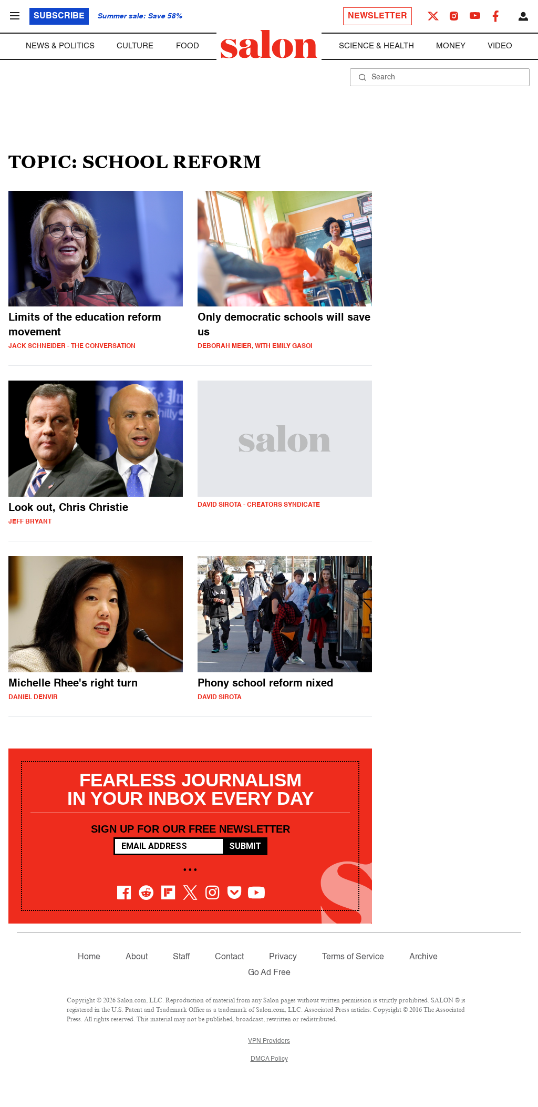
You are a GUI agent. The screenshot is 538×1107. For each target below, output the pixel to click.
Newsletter (377, 16)
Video (500, 46)
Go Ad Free (269, 973)
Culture (135, 46)
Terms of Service (353, 957)
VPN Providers (269, 1041)
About (137, 957)
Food (187, 46)
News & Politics (60, 46)
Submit (245, 846)
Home (89, 957)
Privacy (283, 957)
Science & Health (376, 46)
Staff (181, 957)
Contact (229, 957)
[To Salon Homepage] (269, 44)
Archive (423, 957)
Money (450, 46)
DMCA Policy (269, 1059)
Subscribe (59, 16)
